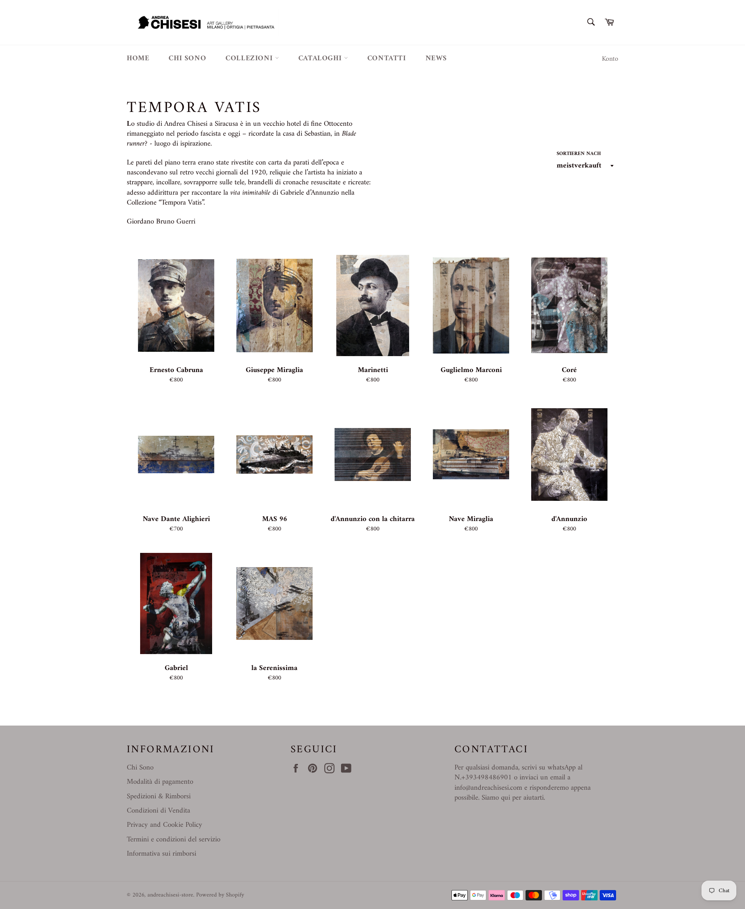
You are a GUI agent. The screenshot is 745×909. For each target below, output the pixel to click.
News (436, 58)
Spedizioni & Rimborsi (159, 796)
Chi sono (187, 58)
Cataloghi (321, 58)
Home (138, 58)
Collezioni (250, 58)
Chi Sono (140, 767)
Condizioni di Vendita (158, 810)
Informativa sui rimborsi (161, 853)
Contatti (386, 58)
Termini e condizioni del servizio (173, 839)
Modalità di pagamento (160, 782)
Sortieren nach (579, 154)
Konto (610, 59)
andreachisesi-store (170, 895)
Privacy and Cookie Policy (164, 825)
